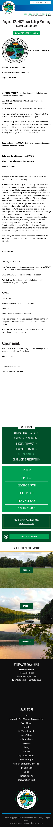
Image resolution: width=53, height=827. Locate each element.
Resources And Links (26, 776)
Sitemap (6, 818)
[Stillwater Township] (26, 799)
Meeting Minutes (45, 14)
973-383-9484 (20, 680)
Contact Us (26, 727)
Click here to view (26, 524)
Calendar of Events (26, 739)
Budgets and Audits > (26, 443)
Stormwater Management (26, 780)
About (26, 715)
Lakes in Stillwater (26, 735)
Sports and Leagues (26, 759)
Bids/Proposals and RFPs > (26, 433)
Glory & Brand (38, 823)
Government (33, 14)
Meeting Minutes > (26, 454)
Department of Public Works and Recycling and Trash (26, 719)
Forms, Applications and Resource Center (26, 763)
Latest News (26, 751)
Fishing (26, 747)
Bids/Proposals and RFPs (26, 731)
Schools (26, 772)
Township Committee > (26, 449)
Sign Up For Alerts (26, 767)
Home (25, 14)
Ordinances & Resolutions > (26, 459)
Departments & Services (26, 755)
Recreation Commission (26, 26)
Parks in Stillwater (27, 723)
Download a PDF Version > (26, 33)
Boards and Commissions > (26, 438)
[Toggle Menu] (49, 8)
